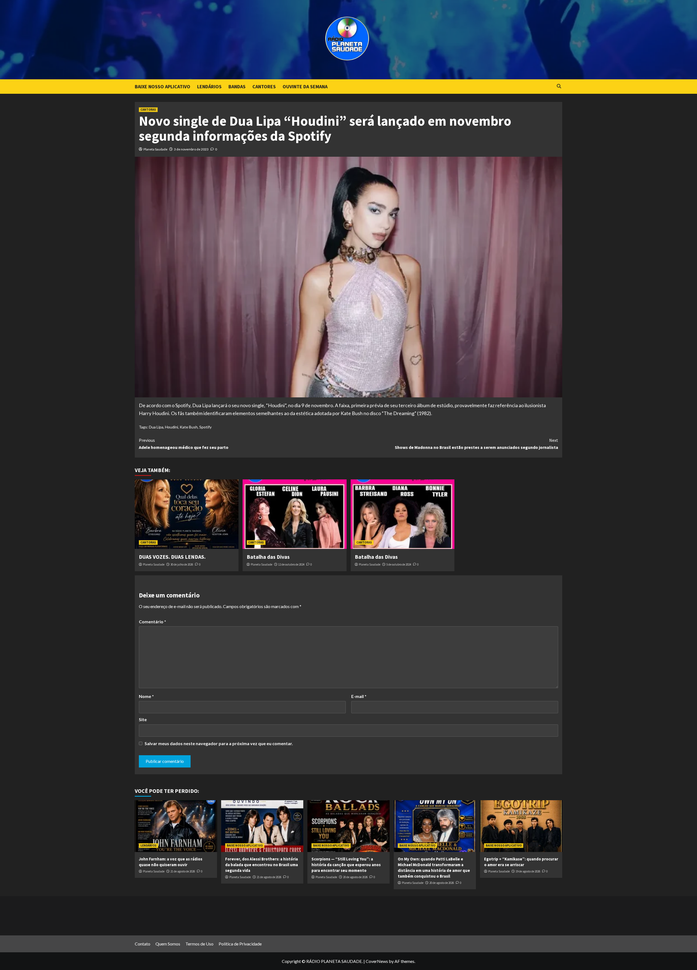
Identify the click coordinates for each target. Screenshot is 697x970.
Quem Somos (167, 943)
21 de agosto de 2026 (182, 871)
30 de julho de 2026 (181, 564)
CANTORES (264, 86)
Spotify (205, 427)
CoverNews (377, 961)
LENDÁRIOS (209, 86)
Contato (142, 943)
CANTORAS (148, 109)
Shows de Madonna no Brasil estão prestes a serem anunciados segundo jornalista (476, 443)
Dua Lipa (156, 427)
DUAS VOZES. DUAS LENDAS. (172, 556)
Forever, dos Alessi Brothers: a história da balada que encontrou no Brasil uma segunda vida (261, 864)
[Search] (558, 86)
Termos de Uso (199, 943)
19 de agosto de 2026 (528, 871)
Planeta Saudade (155, 149)
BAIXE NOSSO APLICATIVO (162, 86)
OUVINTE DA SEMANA (305, 86)
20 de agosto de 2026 (355, 877)
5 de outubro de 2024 (398, 564)
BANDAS (237, 86)
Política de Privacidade (240, 943)
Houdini (171, 427)
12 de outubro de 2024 (291, 564)
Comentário (152, 621)
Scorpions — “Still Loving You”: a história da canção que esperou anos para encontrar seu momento (346, 864)
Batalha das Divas (268, 556)
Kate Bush (189, 427)
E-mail (358, 696)
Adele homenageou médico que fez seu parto (183, 443)
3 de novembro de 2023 (191, 149)
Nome (146, 696)
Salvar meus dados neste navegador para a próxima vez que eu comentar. (219, 743)
